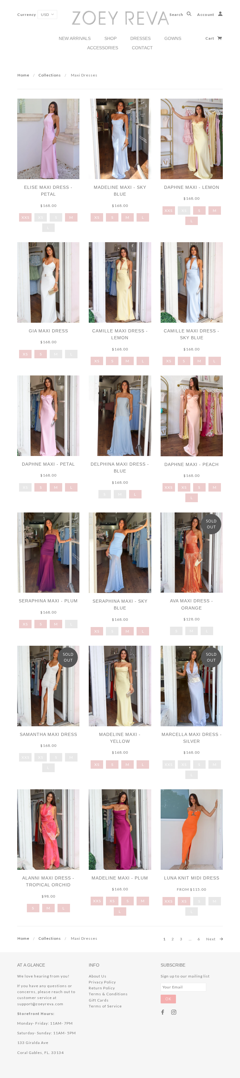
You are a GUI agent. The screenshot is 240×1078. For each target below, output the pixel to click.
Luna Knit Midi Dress (191, 877)
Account (206, 14)
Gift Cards (99, 1000)
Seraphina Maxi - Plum (48, 600)
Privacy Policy (102, 982)
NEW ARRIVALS (75, 38)
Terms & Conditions (108, 994)
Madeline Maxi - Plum (120, 877)
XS (96, 217)
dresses (140, 38)
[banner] (120, 17)
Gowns (172, 38)
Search (176, 14)
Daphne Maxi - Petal (48, 464)
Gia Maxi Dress (48, 330)
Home (23, 75)
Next (211, 939)
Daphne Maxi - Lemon (191, 187)
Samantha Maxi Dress (48, 734)
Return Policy (102, 988)
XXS (25, 217)
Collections (49, 75)
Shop (110, 38)
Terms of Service (105, 1006)
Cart (210, 38)
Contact (142, 47)
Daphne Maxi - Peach (191, 464)
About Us (98, 976)
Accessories (102, 47)
